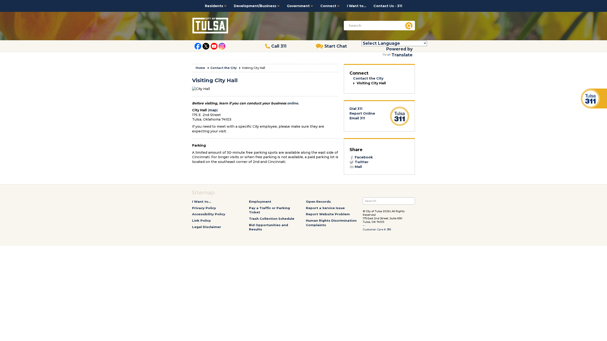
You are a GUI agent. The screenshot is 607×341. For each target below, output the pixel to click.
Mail (358, 167)
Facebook (363, 157)
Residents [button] (214, 6)
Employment (260, 201)
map (213, 110)
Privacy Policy (204, 208)
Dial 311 (355, 109)
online (292, 103)
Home (200, 68)
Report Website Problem (328, 214)
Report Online (362, 113)
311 (389, 229)
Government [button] (299, 6)
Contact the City (223, 68)
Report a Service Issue (325, 208)
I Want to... (356, 6)
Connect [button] (328, 6)
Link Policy (201, 220)
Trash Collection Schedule (271, 218)
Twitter (361, 162)
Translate (402, 54)
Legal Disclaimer (206, 227)
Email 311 (357, 118)
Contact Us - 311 (387, 6)
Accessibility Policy (208, 214)
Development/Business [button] (255, 6)
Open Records (318, 201)
